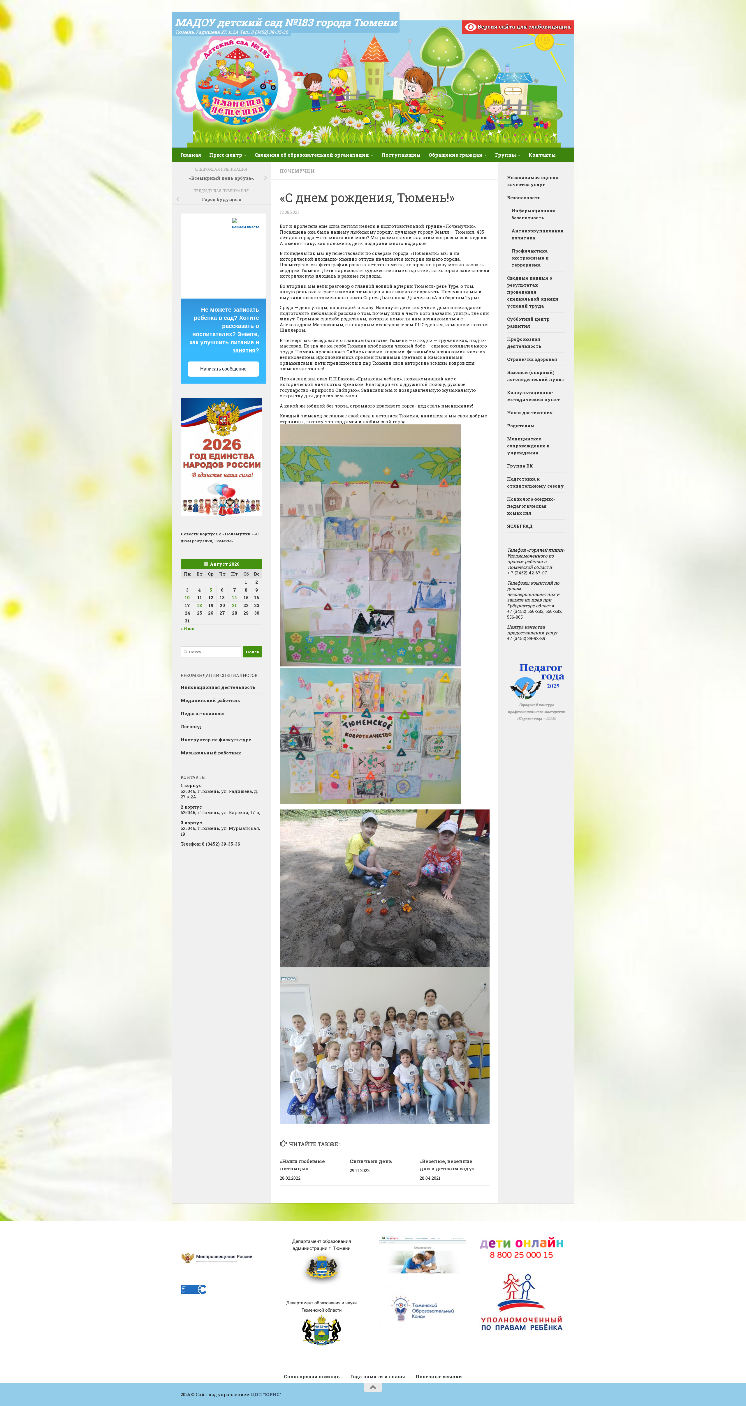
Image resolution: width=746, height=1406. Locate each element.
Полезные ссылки (439, 1376)
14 (234, 597)
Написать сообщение (223, 368)
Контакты (542, 155)
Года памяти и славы (377, 1376)
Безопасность (524, 197)
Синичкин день (371, 1161)
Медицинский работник (210, 700)
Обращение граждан (456, 155)
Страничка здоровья (532, 359)
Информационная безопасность (533, 214)
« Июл (188, 628)
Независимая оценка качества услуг (532, 180)
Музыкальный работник (211, 753)
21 (234, 605)
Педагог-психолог (203, 713)
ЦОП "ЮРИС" (266, 1394)
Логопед (191, 726)
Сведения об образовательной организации (312, 155)
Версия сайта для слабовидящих (523, 26)
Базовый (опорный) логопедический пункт (535, 375)
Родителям (520, 425)
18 (199, 605)
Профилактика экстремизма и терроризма (530, 258)
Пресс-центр (225, 155)
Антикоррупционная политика (537, 234)
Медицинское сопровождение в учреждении (528, 446)
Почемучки (297, 171)
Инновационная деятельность (218, 687)
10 (187, 597)
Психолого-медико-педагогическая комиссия (531, 506)
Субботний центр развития (528, 322)
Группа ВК (520, 466)
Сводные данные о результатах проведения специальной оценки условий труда (532, 292)
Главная (190, 155)
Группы (505, 155)
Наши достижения (530, 412)
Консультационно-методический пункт (533, 395)
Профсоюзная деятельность (524, 342)
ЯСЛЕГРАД (520, 526)
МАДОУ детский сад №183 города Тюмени (286, 22)
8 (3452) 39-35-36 (221, 844)
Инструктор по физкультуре (216, 739)
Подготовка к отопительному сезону (535, 482)
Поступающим (400, 155)
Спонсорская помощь (312, 1376)
